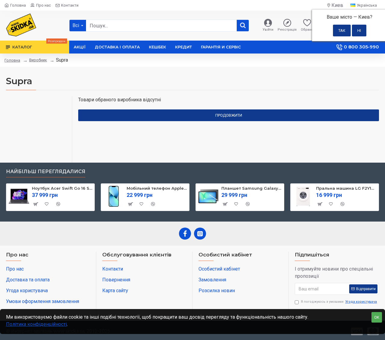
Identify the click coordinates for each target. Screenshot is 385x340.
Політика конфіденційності (36, 324)
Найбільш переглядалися (45, 171)
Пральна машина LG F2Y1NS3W (346, 188)
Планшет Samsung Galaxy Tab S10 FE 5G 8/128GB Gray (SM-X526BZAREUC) (251, 188)
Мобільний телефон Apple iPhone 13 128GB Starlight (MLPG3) (157, 188)
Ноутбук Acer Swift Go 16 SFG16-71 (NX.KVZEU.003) (62, 188)
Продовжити (228, 115)
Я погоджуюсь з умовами (339, 302)
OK (376, 317)
